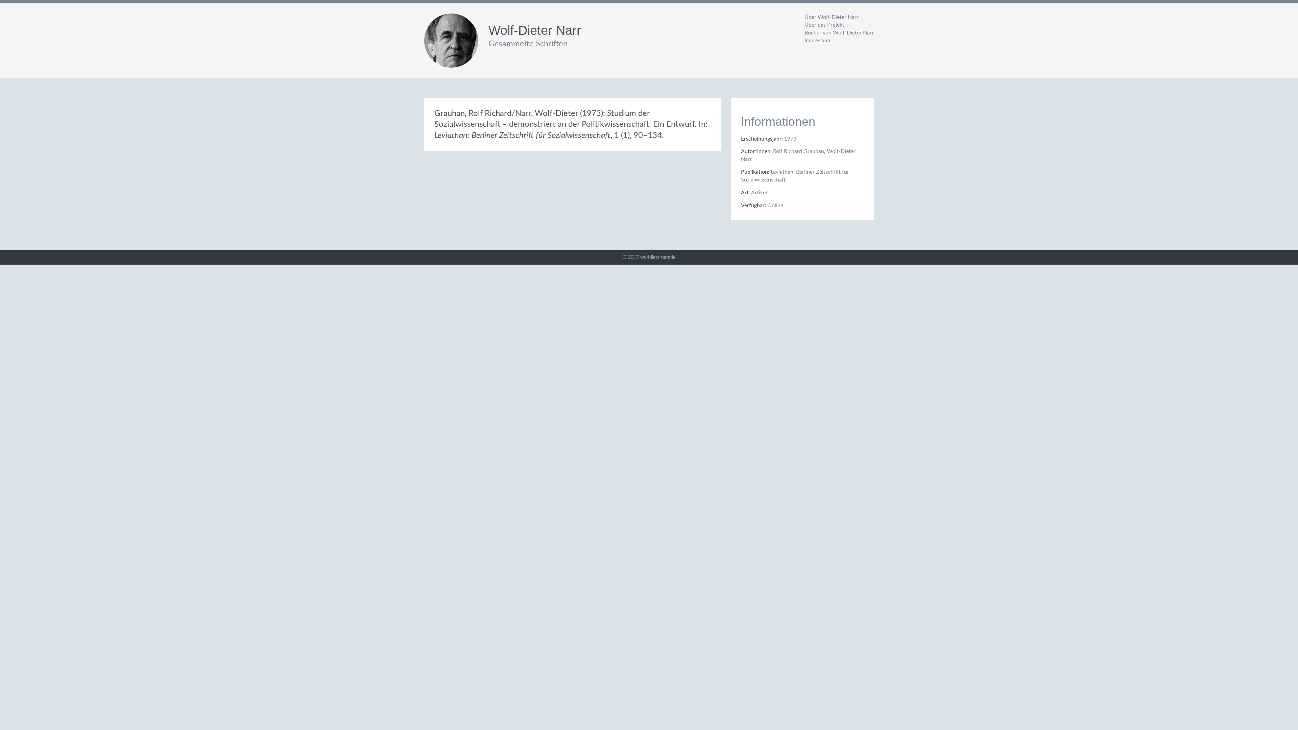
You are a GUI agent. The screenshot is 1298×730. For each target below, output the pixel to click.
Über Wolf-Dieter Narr (831, 17)
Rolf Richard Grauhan (798, 151)
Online (775, 205)
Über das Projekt (824, 25)
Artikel (759, 192)
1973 (790, 139)
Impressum (817, 40)
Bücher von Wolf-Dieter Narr (839, 32)
